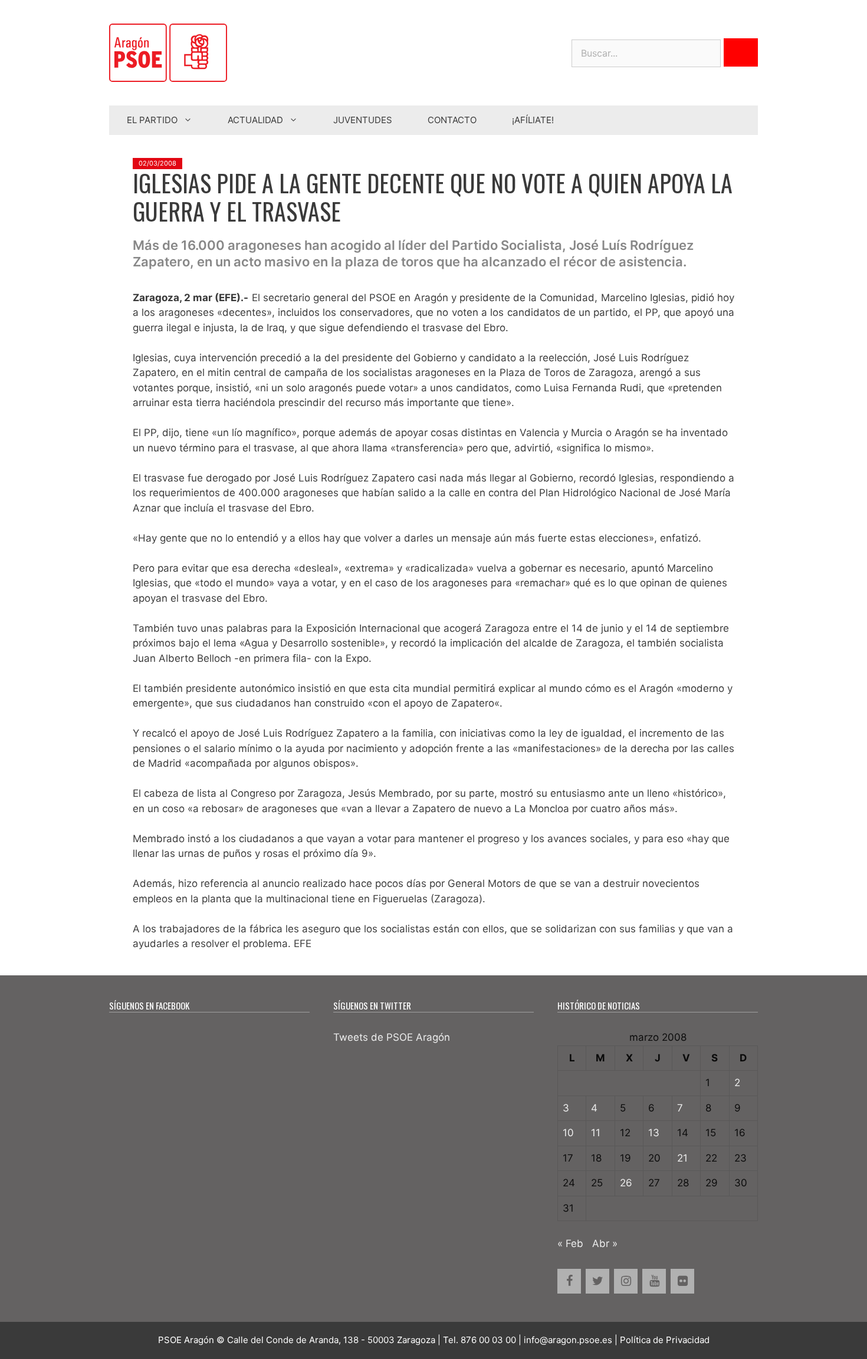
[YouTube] (654, 1281)
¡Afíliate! (533, 120)
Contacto (452, 120)
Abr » (605, 1243)
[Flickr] (682, 1281)
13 (653, 1133)
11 (595, 1133)
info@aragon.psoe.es (568, 1339)
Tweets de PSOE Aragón (391, 1037)
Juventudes (362, 120)
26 (626, 1183)
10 (568, 1133)
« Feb (570, 1243)
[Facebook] (569, 1281)
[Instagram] (626, 1281)
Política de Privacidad (665, 1339)
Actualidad (255, 120)
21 (682, 1158)
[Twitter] (597, 1281)
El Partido (152, 120)
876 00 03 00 (488, 1339)
